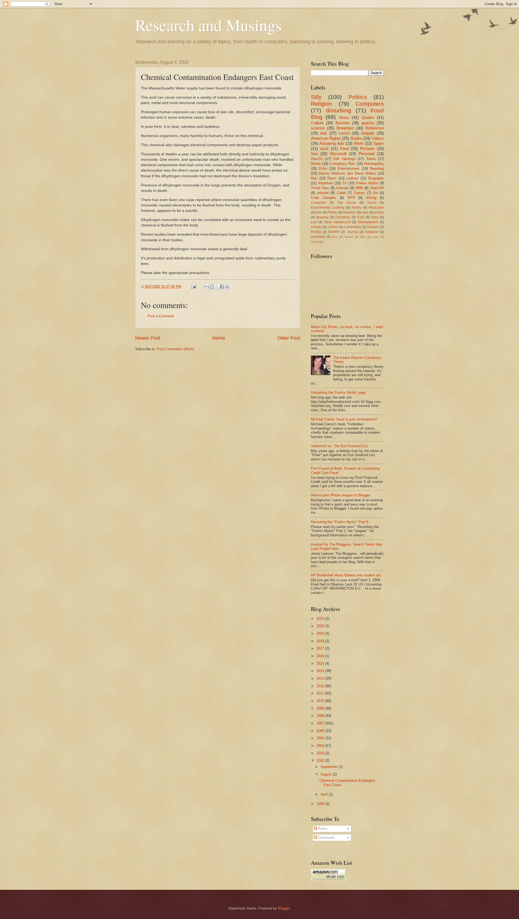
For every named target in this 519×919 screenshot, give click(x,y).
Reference (374, 128)
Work (358, 143)
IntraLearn (376, 207)
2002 (321, 760)
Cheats (316, 227)
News (344, 117)
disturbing (338, 110)
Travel (371, 202)
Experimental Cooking (327, 207)
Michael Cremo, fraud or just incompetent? (344, 419)
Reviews (349, 212)
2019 (321, 633)
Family (356, 207)
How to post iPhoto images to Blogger (340, 495)
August (327, 774)
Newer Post (147, 338)
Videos (378, 138)
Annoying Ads (331, 143)
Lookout (352, 178)
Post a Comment (161, 316)
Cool (360, 217)
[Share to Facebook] (222, 286)
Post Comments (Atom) (175, 349)
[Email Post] (193, 287)
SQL (363, 236)
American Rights (326, 138)
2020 (321, 626)
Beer (335, 236)
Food (344, 148)
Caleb (341, 193)
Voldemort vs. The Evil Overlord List (339, 446)
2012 (321, 686)
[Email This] (206, 286)
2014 (321, 671)
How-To (316, 159)
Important (325, 183)
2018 (321, 641)
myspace (371, 231)
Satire (370, 159)
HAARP (334, 231)
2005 (321, 738)
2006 (321, 731)
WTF (351, 198)
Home (218, 338)
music (375, 236)
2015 (321, 663)
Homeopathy (374, 164)
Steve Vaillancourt (337, 222)
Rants (332, 178)
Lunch (344, 133)
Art (375, 193)
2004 (321, 746)
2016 (321, 656)
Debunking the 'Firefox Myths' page (338, 392)
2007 (321, 723)
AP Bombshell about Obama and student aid (346, 575)
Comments (326, 838)
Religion (321, 104)
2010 (321, 701)
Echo (323, 168)
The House (346, 202)
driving (371, 198)
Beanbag (377, 168)
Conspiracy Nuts (343, 164)
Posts (322, 829)
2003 (321, 753)
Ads (323, 133)
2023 (321, 619)
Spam (378, 143)
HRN (359, 188)
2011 (321, 693)
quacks (367, 123)
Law (314, 222)
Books (356, 138)
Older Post (288, 338)
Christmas (342, 217)
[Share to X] (216, 286)
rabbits (315, 241)
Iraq (318, 212)
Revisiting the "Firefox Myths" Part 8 (339, 522)
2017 (321, 648)
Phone (332, 212)
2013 (321, 678)
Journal (352, 231)
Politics (357, 97)
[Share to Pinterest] (227, 286)
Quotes (367, 117)
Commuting (352, 227)
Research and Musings (208, 25)
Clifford (333, 227)
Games (359, 193)
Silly (316, 97)
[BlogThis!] (211, 286)
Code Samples (323, 198)
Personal (366, 153)
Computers (369, 104)
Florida (316, 231)
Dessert (373, 227)
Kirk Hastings (344, 159)
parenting (318, 236)
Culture (317, 123)
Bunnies (342, 123)
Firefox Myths (367, 183)
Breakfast (345, 128)
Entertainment (349, 168)
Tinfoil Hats (320, 188)
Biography (376, 178)
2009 (321, 708)
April (325, 794)
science (318, 128)
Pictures (367, 148)
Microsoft (338, 153)
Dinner (316, 164)
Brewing (322, 217)
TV (344, 183)
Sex (314, 153)
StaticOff (377, 188)
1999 (321, 804)
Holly (374, 217)
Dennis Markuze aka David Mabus (347, 173)
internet (323, 193)
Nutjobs (368, 133)
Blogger (284, 908)
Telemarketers (368, 222)
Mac (314, 178)
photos (379, 212)
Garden (349, 236)
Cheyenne (318, 202)
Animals (342, 188)
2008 (321, 716)
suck (324, 148)
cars (365, 212)
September (330, 767)
